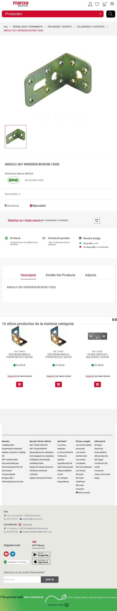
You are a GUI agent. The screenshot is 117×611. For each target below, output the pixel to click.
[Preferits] (97, 4)
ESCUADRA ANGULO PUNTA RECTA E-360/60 (19, 356)
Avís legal (98, 459)
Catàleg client (8, 445)
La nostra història (65, 452)
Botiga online (8, 478)
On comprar (62, 478)
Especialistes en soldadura (41, 452)
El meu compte (83, 441)
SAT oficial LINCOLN (39, 445)
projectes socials (56, 605)
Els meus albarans (84, 467)
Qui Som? (62, 441)
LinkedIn (12, 554)
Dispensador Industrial (12, 448)
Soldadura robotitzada (40, 459)
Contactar (98, 470)
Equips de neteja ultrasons (41, 467)
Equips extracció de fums (41, 478)
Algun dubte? (39, 205)
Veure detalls (13, 194)
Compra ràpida (8, 474)
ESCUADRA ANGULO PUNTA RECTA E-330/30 (58, 356)
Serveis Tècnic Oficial (40, 441)
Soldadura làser (36, 463)
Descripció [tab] (28, 275)
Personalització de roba (12, 481)
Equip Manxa (63, 481)
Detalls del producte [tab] (60, 275)
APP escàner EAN (10, 459)
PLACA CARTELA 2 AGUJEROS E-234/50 (97, 356)
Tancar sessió (84, 492)
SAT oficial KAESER (38, 448)
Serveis (5, 441)
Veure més (27, 524)
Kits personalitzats (10, 463)
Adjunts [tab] (90, 275)
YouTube (6, 554)
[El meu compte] (90, 4)
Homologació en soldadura (42, 456)
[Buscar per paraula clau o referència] (110, 14)
